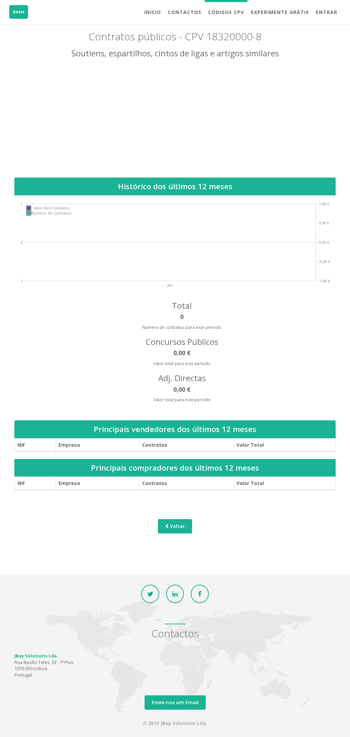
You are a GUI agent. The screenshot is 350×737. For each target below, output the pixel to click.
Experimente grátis (280, 12)
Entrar (326, 12)
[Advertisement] (175, 122)
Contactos (184, 12)
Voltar (177, 526)
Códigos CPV (226, 12)
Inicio (152, 12)
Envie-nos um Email (175, 702)
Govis (19, 12)
